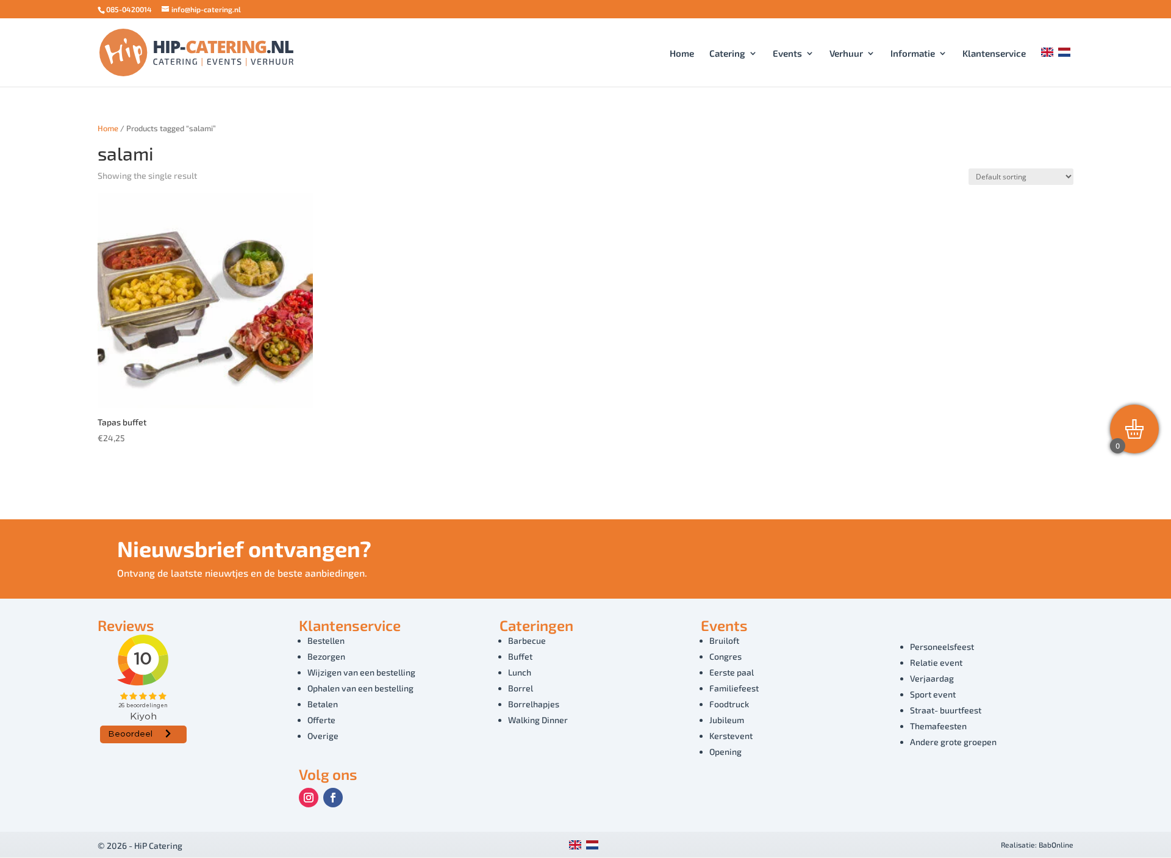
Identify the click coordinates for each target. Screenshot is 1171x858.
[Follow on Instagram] (308, 797)
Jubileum (726, 720)
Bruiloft (724, 640)
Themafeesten (938, 726)
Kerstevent (731, 735)
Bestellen (326, 640)
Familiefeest (734, 688)
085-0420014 (129, 9)
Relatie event (936, 662)
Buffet (520, 656)
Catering (727, 54)
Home (682, 54)
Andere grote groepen (953, 742)
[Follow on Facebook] (333, 797)
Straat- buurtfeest (945, 710)
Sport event (933, 694)
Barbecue (527, 640)
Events (787, 54)
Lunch (519, 672)
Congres (725, 656)
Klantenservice (994, 54)
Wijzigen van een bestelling (361, 672)
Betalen (322, 704)
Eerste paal (731, 672)
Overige (322, 735)
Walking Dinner (538, 720)
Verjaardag (932, 678)
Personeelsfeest (942, 646)
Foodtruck (729, 704)
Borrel (520, 688)
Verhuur (846, 54)
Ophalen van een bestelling (360, 688)
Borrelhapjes (533, 704)
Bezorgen (326, 656)
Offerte (321, 720)
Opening (725, 751)
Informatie (912, 54)
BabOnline (1056, 844)
